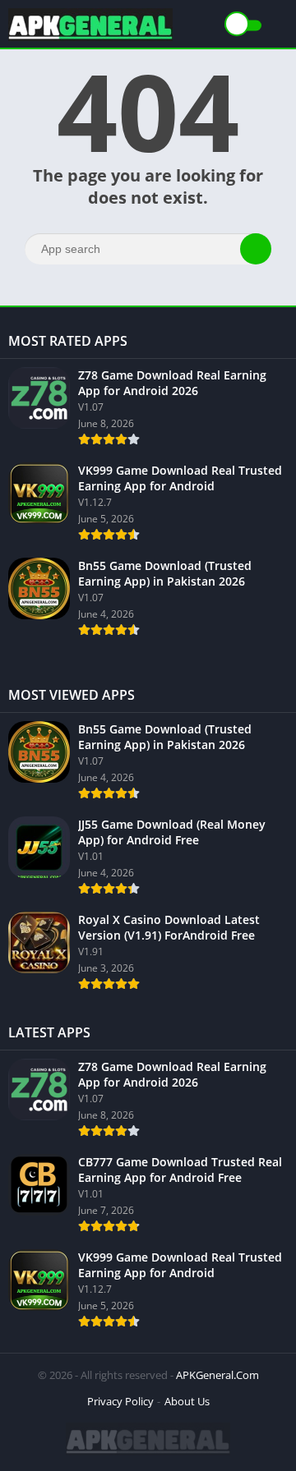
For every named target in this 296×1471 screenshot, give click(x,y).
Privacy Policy (120, 1401)
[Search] (255, 248)
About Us (187, 1401)
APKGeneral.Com (217, 1375)
